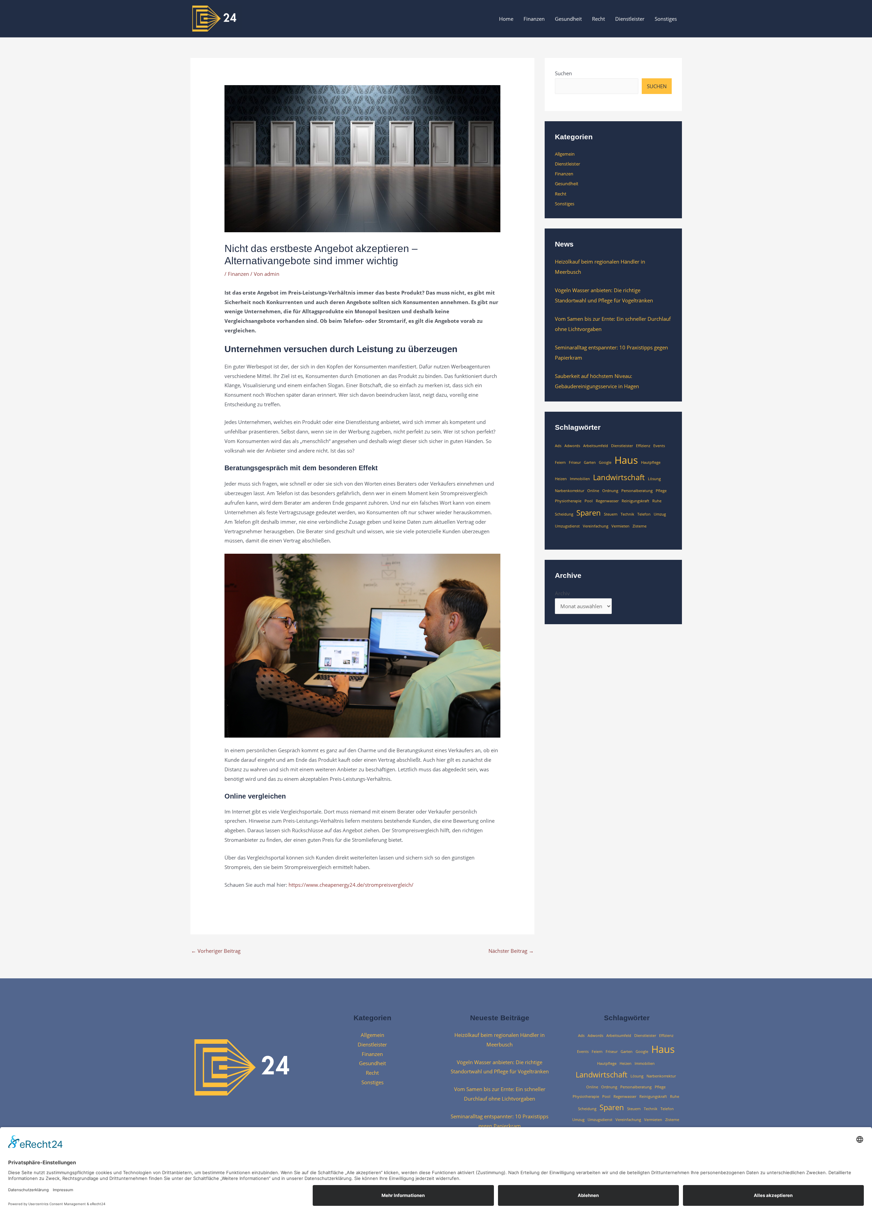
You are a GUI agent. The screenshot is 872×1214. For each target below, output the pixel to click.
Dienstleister (629, 18)
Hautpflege (650, 462)
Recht (598, 18)
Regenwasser (607, 501)
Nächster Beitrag (511, 950)
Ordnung (610, 490)
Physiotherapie (568, 501)
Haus (626, 460)
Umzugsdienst (567, 526)
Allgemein (565, 154)
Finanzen (534, 18)
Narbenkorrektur (569, 490)
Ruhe (656, 501)
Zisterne (640, 526)
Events (659, 445)
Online (593, 490)
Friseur (575, 462)
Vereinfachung (595, 526)
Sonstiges (666, 18)
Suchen (563, 73)
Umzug (660, 514)
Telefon (644, 514)
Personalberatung (637, 490)
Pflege (661, 490)
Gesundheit (568, 18)
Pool (589, 501)
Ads (558, 445)
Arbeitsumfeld (595, 445)
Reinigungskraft (635, 501)
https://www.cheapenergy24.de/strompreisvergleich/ (351, 884)
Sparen (588, 513)
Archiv (562, 593)
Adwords (572, 445)
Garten (590, 462)
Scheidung (564, 514)
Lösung (654, 478)
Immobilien (580, 478)
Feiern (560, 462)
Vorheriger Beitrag (215, 950)
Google (605, 462)
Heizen (561, 478)
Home (506, 18)
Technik (627, 514)
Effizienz (643, 445)
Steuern (611, 514)
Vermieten (620, 526)
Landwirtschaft (619, 477)
